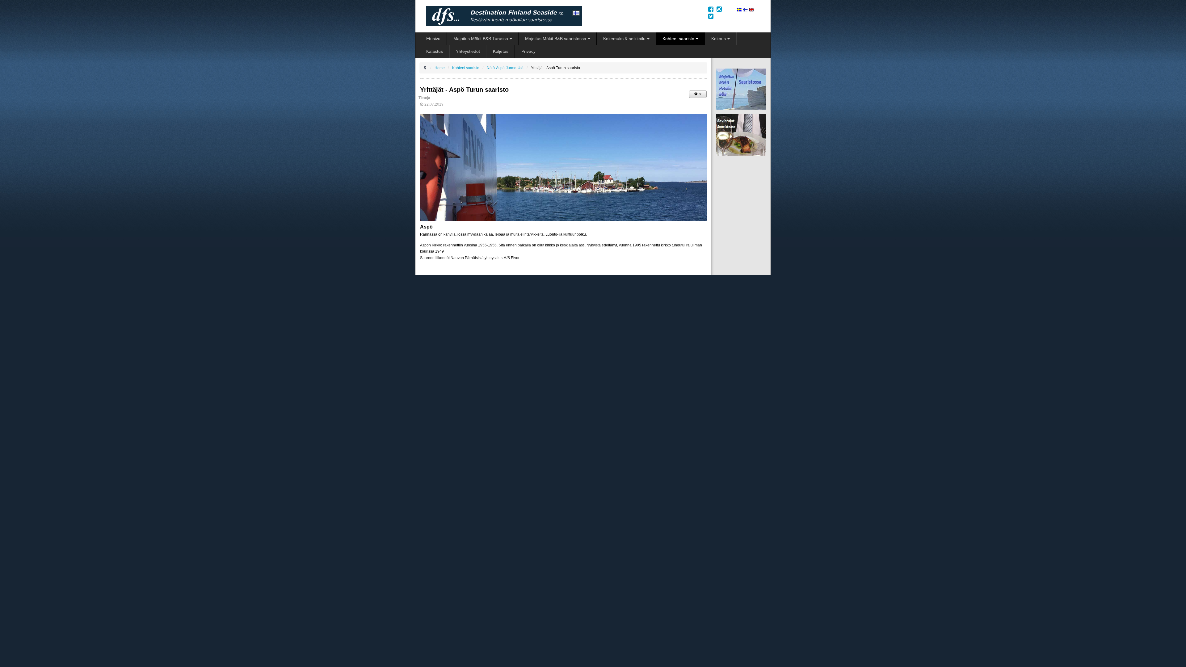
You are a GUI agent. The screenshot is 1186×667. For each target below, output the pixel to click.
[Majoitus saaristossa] (741, 89)
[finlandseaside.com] (751, 9)
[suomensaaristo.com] (745, 9)
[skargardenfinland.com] (739, 9)
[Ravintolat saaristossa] (741, 135)
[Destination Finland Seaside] (563, 16)
